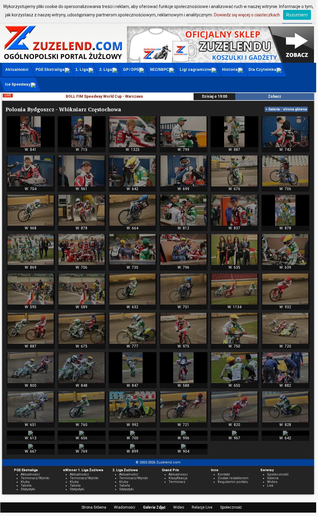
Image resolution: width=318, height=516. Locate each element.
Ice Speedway (18, 84)
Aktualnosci (178, 474)
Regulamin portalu (233, 482)
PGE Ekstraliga (50, 69)
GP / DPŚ (131, 69)
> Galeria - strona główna (286, 109)
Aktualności (16, 69)
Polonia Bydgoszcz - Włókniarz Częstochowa (63, 109)
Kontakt (224, 474)
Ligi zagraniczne (195, 69)
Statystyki (28, 489)
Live (270, 486)
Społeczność (231, 507)
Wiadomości (124, 507)
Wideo (178, 507)
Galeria (272, 478)
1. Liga (81, 69)
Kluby (25, 482)
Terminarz (177, 482)
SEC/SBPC (159, 69)
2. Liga (105, 69)
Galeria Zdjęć (154, 507)
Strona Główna (94, 507)
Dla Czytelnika (262, 69)
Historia (230, 69)
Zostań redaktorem (233, 478)
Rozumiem (297, 14)
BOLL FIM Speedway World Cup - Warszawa (104, 96)
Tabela (26, 486)
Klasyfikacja (178, 478)
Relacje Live (202, 507)
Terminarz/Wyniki (35, 478)
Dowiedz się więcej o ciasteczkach (247, 14)
